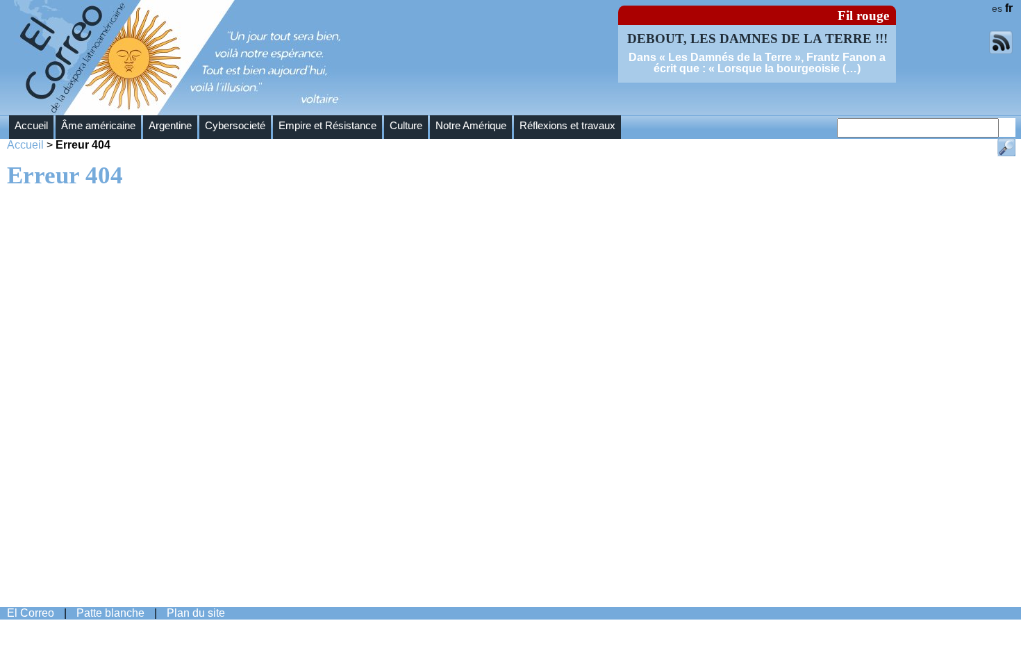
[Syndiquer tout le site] (1001, 50)
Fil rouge (863, 15)
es (997, 8)
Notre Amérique (470, 125)
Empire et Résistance (327, 125)
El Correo (30, 613)
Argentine (170, 125)
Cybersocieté (235, 125)
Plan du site (196, 613)
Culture (406, 125)
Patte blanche (110, 613)
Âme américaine (98, 125)
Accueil (31, 125)
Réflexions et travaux (567, 125)
